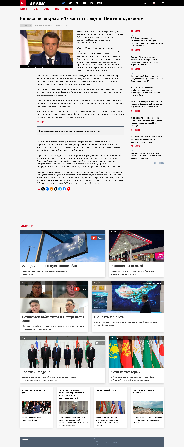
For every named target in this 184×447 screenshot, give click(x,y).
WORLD (99, 3)
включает (117, 81)
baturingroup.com (108, 442)
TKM (84, 3)
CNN (102, 78)
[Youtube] (68, 189)
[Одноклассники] (51, 189)
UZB (91, 3)
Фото (57, 9)
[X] (43, 189)
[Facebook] (64, 189)
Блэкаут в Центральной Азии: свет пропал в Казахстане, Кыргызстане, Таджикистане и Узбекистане (147, 104)
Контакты (25, 439)
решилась (94, 155)
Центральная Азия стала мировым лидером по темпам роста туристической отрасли (147, 139)
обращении (82, 42)
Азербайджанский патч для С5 (33, 391)
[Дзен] (56, 189)
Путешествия (37, 25)
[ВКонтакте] (47, 189)
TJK (77, 3)
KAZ (63, 3)
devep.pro (103, 444)
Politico (80, 37)
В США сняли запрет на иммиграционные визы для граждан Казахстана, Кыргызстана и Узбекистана (147, 42)
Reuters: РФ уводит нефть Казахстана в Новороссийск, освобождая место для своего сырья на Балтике (145, 61)
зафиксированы (67, 175)
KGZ (70, 3)
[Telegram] (60, 189)
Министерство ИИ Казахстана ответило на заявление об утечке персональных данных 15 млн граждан (146, 121)
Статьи (35, 9)
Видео (46, 9)
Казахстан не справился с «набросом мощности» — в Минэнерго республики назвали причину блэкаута (145, 91)
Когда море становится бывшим (144, 391)
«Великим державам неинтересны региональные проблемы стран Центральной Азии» (72, 394)
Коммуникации (48, 25)
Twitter (110, 144)
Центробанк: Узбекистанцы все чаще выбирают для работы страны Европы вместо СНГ (147, 78)
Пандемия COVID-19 (61, 25)
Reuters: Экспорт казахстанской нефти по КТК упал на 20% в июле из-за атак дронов (146, 156)
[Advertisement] (92, 209)
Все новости (159, 163)
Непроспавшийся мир (106, 390)
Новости (23, 9)
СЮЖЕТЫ (68, 9)
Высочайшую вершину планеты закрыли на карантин (69, 130)
